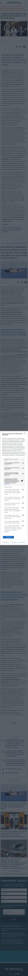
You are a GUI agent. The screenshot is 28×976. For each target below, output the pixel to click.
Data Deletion (6, 542)
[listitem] (14, 460)
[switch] (22, 463)
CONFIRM (8, 537)
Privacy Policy (22, 542)
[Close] (25, 433)
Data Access (14, 542)
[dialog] (14, 488)
